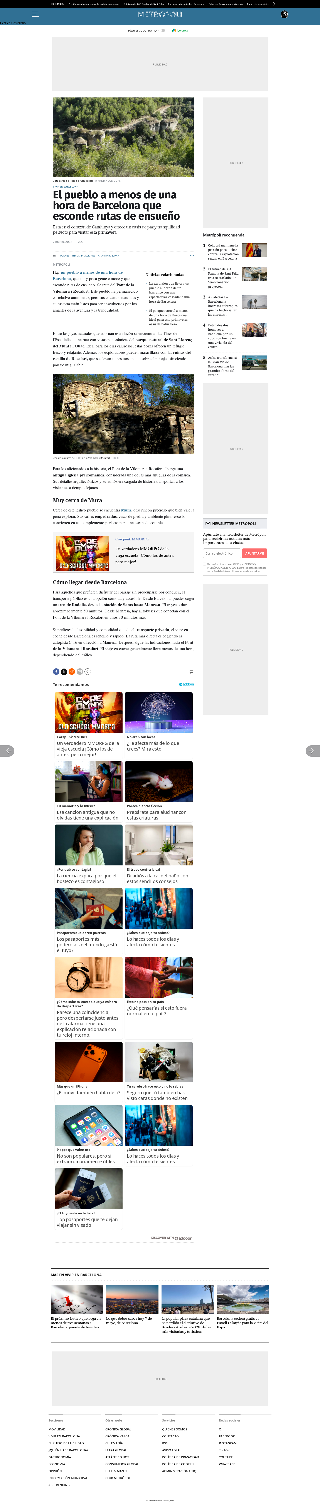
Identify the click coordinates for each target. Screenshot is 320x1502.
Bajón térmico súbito (258, 4)
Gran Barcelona (108, 255)
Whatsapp (227, 1464)
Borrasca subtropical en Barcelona (186, 4)
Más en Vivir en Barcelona (76, 1275)
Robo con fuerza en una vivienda (226, 4)
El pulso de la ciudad (66, 1443)
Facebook (227, 1436)
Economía (57, 1464)
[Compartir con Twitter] (64, 672)
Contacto (170, 1436)
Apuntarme (254, 553)
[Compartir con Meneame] (72, 671)
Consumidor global (122, 1464)
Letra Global (116, 1450)
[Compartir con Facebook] (56, 671)
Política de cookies (178, 1464)
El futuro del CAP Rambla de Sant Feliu (144, 4)
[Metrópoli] (160, 14)
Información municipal (68, 1478)
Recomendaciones (83, 255)
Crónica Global (118, 1429)
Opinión (55, 1471)
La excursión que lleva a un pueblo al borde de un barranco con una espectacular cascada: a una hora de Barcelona (169, 292)
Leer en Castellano (13, 23)
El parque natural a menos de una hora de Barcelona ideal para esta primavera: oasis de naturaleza (168, 317)
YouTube (226, 1457)
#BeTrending (59, 1485)
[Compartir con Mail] (80, 671)
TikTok (224, 1450)
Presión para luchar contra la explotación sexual (94, 4)
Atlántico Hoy (117, 1457)
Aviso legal (171, 1450)
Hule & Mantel (117, 1471)
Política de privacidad (180, 1457)
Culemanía (114, 1443)
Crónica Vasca (117, 1436)
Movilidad (57, 1429)
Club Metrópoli (118, 1478)
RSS (165, 1443)
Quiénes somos (174, 1429)
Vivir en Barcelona (65, 186)
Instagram (228, 1443)
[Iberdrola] (180, 30)
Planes (64, 255)
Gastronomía (60, 1457)
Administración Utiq (179, 1471)
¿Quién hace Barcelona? (68, 1450)
